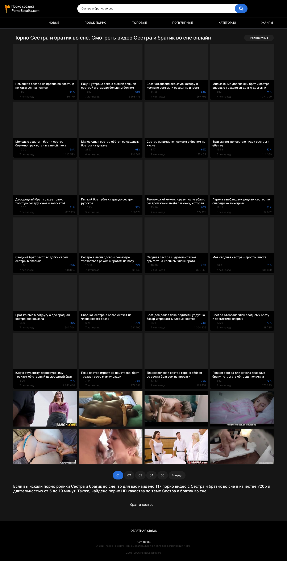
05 (163, 475)
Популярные (182, 22)
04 (151, 475)
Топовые (139, 22)
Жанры (267, 22)
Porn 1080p (143, 542)
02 (129, 475)
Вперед (177, 475)
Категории (227, 22)
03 (140, 475)
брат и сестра (142, 504)
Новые (54, 22)
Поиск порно (95, 22)
